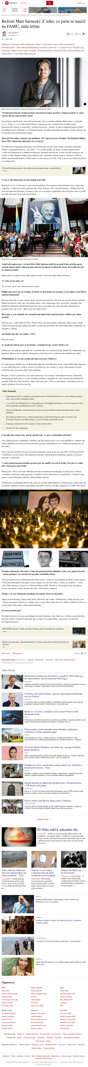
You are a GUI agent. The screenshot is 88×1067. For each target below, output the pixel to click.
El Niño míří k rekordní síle (57, 829)
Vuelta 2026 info (36, 991)
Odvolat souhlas (78, 1056)
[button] (44, 82)
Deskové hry (72, 1044)
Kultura (5, 631)
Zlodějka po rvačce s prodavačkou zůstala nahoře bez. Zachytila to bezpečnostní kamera (53, 766)
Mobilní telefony (24, 1044)
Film (4, 647)
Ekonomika (27, 681)
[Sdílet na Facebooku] (82, 653)
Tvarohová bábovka (8, 1022)
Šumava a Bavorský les (39, 1019)
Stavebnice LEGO (37, 1044)
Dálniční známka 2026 (67, 1016)
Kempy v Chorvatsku (38, 1013)
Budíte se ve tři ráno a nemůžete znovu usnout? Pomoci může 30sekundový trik (51, 713)
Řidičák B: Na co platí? (67, 1022)
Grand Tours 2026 (37, 1006)
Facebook (5, 1056)
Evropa (5, 171)
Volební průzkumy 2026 (10, 994)
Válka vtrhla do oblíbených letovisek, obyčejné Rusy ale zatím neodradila (14, 873)
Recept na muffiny (8, 1016)
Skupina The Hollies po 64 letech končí (71, 871)
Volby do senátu (7, 1003)
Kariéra (27, 1056)
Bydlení (26, 735)
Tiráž (33, 1056)
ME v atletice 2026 (66, 1000)
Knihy (26, 753)
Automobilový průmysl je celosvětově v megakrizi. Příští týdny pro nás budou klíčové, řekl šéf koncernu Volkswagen (53, 677)
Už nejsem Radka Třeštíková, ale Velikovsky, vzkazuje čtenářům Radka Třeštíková (52, 748)
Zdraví (26, 717)
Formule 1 (63, 1003)
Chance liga (64, 991)
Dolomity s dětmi (36, 1028)
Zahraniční (27, 699)
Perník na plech (7, 1028)
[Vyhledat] (49, 3)
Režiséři (30, 660)
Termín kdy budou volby (10, 1000)
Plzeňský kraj (28, 788)
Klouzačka (58, 1037)
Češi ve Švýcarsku (37, 1022)
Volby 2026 (5, 991)
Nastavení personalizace (44, 1058)
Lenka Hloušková (13, 33)
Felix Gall (34, 1003)
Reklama (20, 1056)
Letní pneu (62, 1044)
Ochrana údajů (66, 1056)
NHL (61, 1006)
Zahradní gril (40, 1041)
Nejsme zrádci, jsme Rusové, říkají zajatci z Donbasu (47, 800)
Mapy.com (20, 1034)
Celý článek (41, 843)
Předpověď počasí (32, 1034)
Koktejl (26, 770)
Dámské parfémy (51, 1044)
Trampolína (41, 1037)
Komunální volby (7, 1006)
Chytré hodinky (37, 1048)
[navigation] (2, 3)
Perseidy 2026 (45, 1034)
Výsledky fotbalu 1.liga (67, 994)
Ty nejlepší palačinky (9, 1013)
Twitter (13, 1056)
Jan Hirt (33, 997)
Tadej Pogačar (36, 1000)
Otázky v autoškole (66, 1025)
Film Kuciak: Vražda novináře (65, 660)
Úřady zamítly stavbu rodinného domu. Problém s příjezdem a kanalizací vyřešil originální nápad (50, 730)
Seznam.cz (81, 3)
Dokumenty (39, 660)
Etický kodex (55, 1056)
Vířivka (48, 1041)
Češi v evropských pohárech (72, 1034)
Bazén (19, 1037)
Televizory (81, 1044)
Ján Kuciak (49, 660)
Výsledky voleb (7, 997)
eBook (71, 34)
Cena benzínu (56, 1034)
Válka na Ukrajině (29, 803)
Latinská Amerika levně (39, 1025)
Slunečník (49, 1037)
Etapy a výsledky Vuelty (39, 994)
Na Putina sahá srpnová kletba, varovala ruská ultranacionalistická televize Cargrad (53, 695)
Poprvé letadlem (36, 1016)
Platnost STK (64, 1028)
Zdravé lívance (7, 1019)
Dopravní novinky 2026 (68, 1019)
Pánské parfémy (49, 1048)
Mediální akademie (42, 1056)
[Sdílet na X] (85, 653)
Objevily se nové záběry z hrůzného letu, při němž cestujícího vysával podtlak (43, 873)
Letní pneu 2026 (65, 1013)
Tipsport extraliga (66, 997)
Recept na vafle (7, 1025)
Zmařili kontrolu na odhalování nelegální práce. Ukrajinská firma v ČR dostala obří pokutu (52, 784)
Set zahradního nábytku (72, 1037)
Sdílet (79, 34)
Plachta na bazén (29, 1037)
